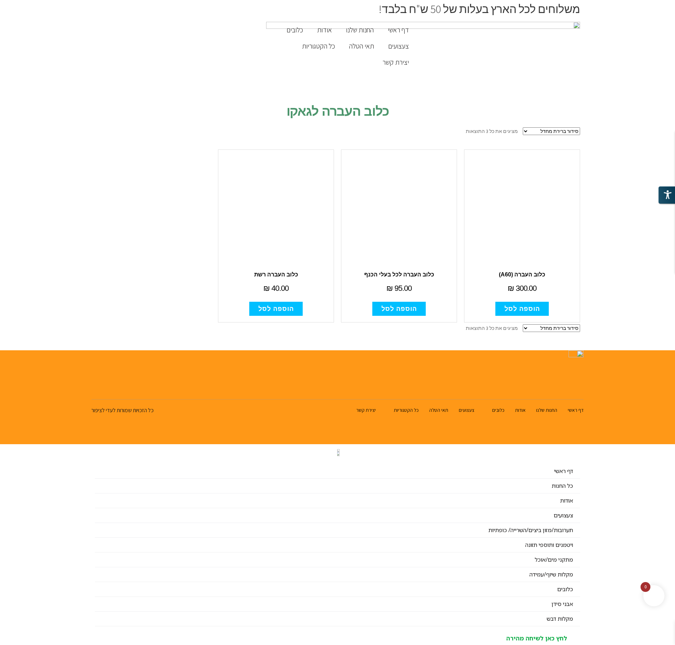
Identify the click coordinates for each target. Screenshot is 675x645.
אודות (324, 29)
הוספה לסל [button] (522, 308)
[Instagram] (128, 387)
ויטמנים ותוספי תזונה (549, 545)
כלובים (295, 29)
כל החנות (562, 486)
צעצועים (398, 46)
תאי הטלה (361, 46)
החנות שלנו (360, 29)
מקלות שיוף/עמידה (551, 574)
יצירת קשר (395, 62)
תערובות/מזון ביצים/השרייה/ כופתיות (530, 530)
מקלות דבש (560, 618)
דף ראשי (398, 29)
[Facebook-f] (112, 387)
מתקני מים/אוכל (554, 559)
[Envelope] (95, 387)
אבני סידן (562, 604)
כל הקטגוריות (318, 46)
